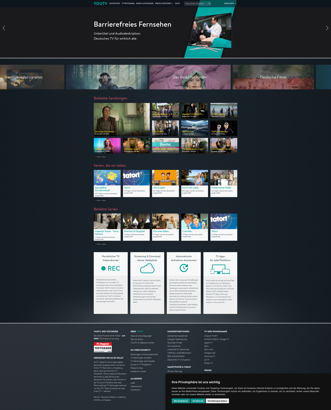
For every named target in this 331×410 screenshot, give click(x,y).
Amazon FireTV (211, 336)
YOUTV (100, 3)
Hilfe (177, 4)
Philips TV (208, 363)
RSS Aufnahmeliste (175, 356)
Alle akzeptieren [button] (181, 401)
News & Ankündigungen (141, 336)
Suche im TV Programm (141, 364)
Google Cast (210, 352)
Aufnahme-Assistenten (177, 336)
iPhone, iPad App (174, 371)
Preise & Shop (137, 368)
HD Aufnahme (173, 346)
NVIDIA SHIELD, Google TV (216, 339)
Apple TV (208, 342)
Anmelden (229, 4)
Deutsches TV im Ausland (178, 359)
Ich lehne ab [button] (198, 401)
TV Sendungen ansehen (141, 357)
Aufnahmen (145, 4)
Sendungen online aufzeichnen (144, 354)
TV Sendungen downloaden (143, 361)
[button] (236, 3)
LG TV (207, 359)
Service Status (137, 339)
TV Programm (128, 4)
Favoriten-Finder (174, 342)
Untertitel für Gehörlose (178, 349)
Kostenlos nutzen (138, 371)
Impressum (135, 389)
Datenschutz (136, 386)
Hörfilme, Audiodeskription (179, 352)
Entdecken (114, 4)
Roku (206, 346)
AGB (133, 383)
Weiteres (163, 4)
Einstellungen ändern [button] (217, 401)
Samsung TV (209, 356)
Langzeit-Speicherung (177, 339)
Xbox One (208, 349)
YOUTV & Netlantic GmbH (142, 342)
